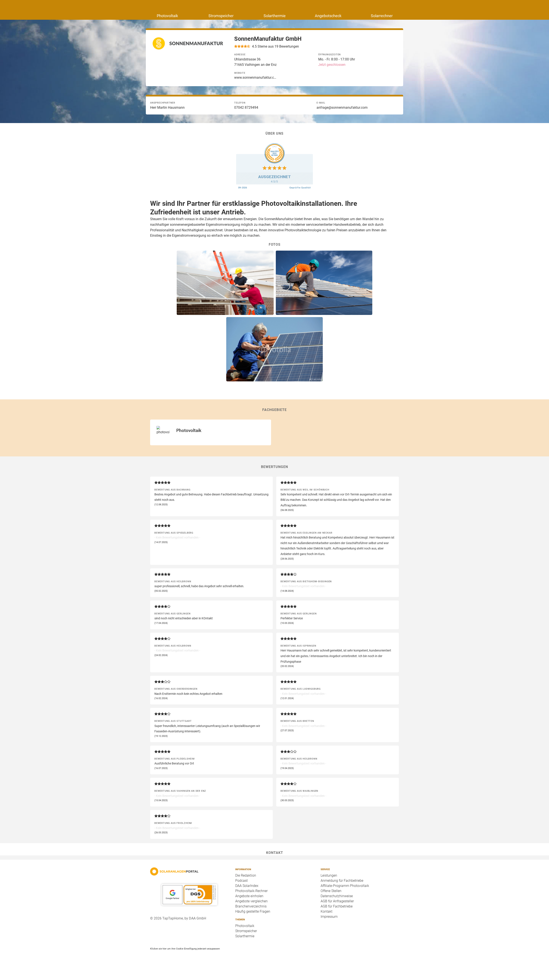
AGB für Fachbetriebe (337, 906)
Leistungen (329, 875)
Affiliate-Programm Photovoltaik (345, 886)
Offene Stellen (331, 891)
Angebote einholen (249, 896)
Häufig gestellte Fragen (252, 911)
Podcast (241, 881)
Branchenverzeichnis (251, 906)
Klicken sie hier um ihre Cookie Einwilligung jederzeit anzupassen (185, 948)
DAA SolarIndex (246, 886)
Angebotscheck (328, 16)
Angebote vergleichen (251, 901)
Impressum (329, 917)
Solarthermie (275, 16)
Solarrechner (382, 16)
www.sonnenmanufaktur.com (255, 77)
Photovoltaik (167, 16)
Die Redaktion (245, 875)
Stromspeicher (221, 16)
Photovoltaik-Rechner (251, 891)
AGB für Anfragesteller (337, 901)
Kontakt (326, 911)
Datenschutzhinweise (337, 896)
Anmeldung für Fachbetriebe (342, 881)
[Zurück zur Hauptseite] (189, 871)
